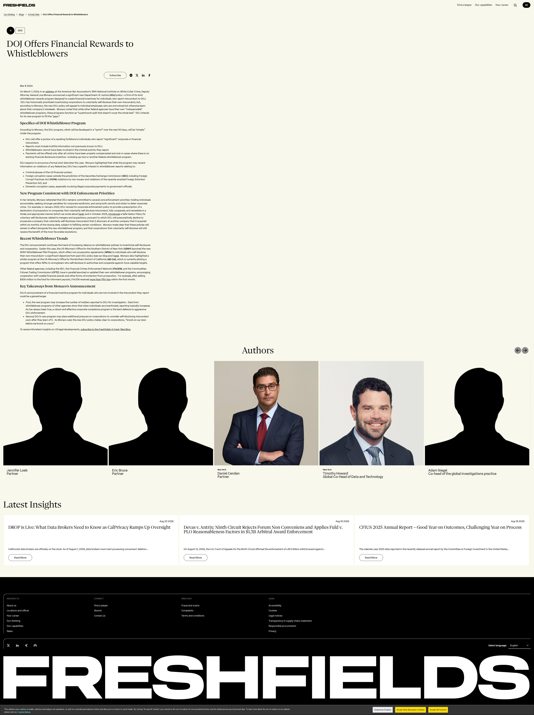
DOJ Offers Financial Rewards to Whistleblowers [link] (65, 14)
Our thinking (9, 14)
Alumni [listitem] (98, 610)
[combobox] (519, 645)
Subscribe (115, 75)
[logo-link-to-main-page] (19, 5)
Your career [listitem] (13, 615)
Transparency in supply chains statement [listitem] (290, 620)
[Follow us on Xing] (26, 645)
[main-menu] (526, 5)
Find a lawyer (464, 4)
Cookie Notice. (24, 712)
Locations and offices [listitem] (18, 610)
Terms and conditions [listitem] (192, 615)
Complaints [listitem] (187, 610)
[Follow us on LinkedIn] (17, 645)
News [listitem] (10, 631)
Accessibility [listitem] (275, 605)
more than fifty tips (100, 279)
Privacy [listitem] (272, 631)
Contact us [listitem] (99, 615)
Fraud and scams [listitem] (190, 605)
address (50, 91)
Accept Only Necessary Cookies (410, 710)
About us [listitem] (11, 605)
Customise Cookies (382, 710)
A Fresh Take (33, 14)
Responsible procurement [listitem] (282, 625)
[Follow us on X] (8, 645)
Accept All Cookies (438, 710)
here (80, 214)
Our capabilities (483, 4)
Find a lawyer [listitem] (101, 605)
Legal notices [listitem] (275, 615)
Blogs (21, 14)
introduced (114, 214)
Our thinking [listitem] (13, 620)
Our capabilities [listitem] (15, 625)
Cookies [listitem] (273, 610)
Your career (501, 4)
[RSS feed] (35, 645)
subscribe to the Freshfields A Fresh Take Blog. (106, 329)
